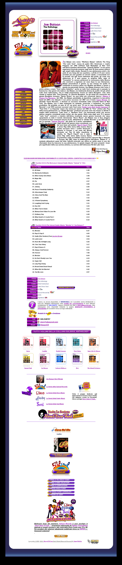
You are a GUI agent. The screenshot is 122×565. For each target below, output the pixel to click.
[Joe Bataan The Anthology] (44, 367)
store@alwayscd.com (49, 322)
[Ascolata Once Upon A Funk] (61, 522)
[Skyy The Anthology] (77, 367)
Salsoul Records (58, 121)
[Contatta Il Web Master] (89, 543)
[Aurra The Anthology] (28, 350)
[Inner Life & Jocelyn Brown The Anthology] (93, 350)
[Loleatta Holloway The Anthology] (61, 367)
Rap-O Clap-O (82, 125)
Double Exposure (61, 351)
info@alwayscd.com (84, 305)
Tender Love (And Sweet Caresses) (95, 107)
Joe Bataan (94, 23)
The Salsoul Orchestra (93, 368)
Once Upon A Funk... (89, 399)
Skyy (77, 368)
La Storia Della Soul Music (55, 404)
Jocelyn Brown (57, 236)
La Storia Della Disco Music (55, 393)
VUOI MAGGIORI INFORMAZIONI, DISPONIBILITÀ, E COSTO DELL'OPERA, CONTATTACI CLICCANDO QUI (59, 158)
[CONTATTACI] (97, 158)
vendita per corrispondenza (73, 303)
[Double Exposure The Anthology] (61, 350)
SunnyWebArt (78, 541)
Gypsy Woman (101, 100)
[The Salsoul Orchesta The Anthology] (93, 367)
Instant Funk (28, 368)
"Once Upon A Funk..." (42, 525)
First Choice (77, 351)
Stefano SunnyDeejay (80, 525)
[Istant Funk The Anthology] (28, 367)
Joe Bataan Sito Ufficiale (54, 379)
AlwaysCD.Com (48, 541)
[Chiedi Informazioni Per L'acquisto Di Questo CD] (95, 49)
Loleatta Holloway (61, 368)
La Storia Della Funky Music (55, 398)
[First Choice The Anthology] (77, 350)
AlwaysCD (44, 325)
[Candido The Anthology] (44, 350)
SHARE (88, 53)
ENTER (82, 529)
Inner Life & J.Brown (94, 351)
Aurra (28, 351)
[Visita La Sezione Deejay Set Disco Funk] (95, 542)
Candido (44, 351)
